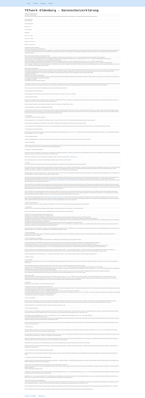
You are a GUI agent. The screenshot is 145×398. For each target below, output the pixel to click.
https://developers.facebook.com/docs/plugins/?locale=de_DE (59, 179)
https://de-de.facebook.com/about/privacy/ (56, 197)
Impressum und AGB (30, 396)
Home (28, 3)
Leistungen (43, 3)
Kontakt (51, 3)
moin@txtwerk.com (32, 41)
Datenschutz (41, 396)
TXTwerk (35, 3)
